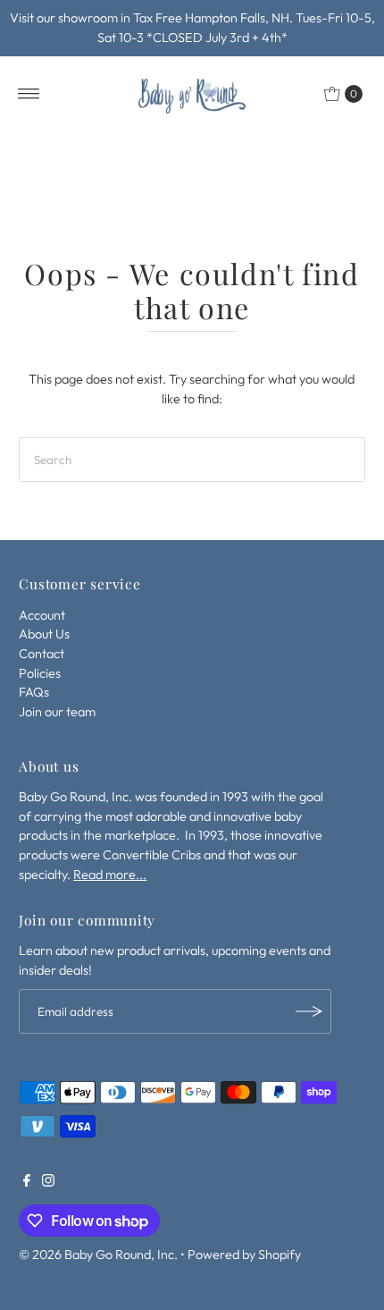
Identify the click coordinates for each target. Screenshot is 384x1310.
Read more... (109, 874)
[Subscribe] (309, 1011)
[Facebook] (26, 1182)
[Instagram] (48, 1182)
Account (42, 615)
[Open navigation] (29, 94)
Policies (40, 673)
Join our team (57, 712)
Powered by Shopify (244, 1255)
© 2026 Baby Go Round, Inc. (98, 1255)
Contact (41, 654)
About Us (44, 634)
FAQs (34, 692)
